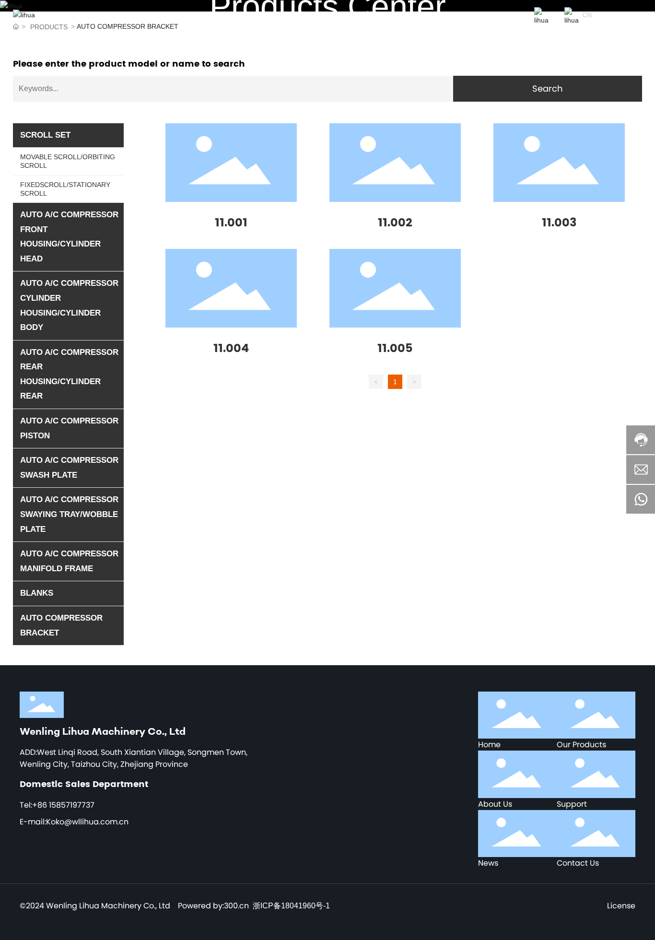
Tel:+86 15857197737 (57, 805)
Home (489, 744)
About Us (495, 804)
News (488, 863)
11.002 (395, 223)
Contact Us (578, 863)
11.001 (231, 223)
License (621, 905)
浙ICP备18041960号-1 (291, 906)
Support (572, 804)
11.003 (559, 223)
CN (587, 15)
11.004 (231, 348)
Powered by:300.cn (213, 905)
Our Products (581, 744)
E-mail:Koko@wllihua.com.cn (74, 821)
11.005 (395, 348)
